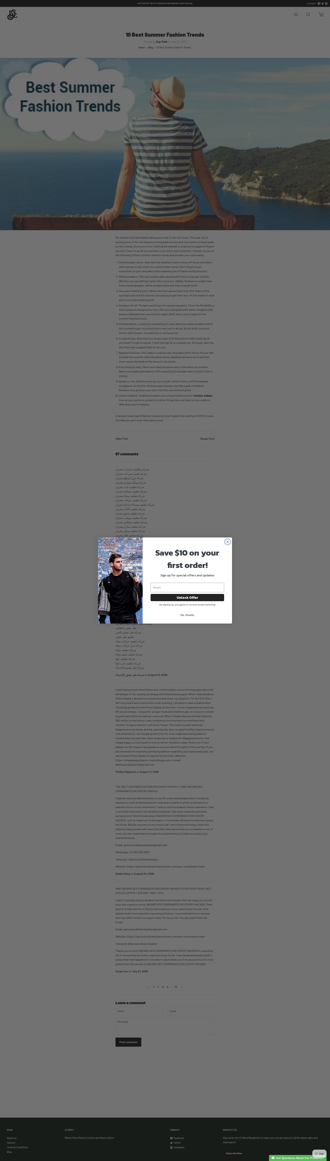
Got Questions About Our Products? (299, 1158)
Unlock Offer (187, 597)
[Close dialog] (228, 542)
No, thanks (187, 615)
